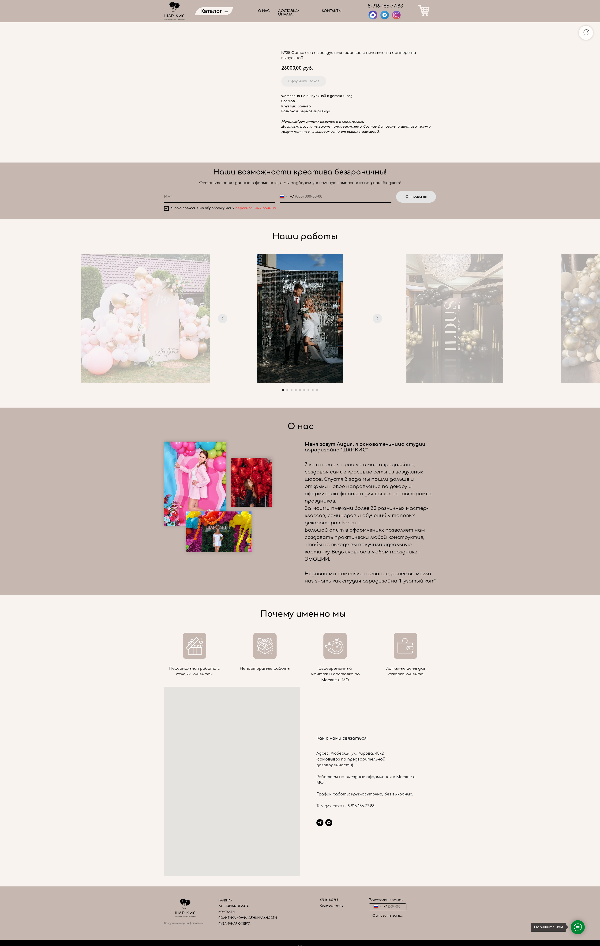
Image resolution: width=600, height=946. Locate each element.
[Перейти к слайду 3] (291, 390)
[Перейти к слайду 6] (304, 390)
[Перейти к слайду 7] (308, 390)
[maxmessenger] (328, 822)
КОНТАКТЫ (331, 11)
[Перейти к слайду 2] (287, 390)
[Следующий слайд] (377, 318)
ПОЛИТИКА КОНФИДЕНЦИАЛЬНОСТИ (247, 918)
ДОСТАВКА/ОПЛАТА (288, 12)
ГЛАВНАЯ (225, 900)
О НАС (264, 11)
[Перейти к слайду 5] (300, 390)
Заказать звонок (386, 900)
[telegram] (319, 822)
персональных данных (255, 208)
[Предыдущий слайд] (222, 318)
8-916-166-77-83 (385, 6)
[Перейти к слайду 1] (283, 390)
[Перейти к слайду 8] (313, 390)
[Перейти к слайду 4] (296, 390)
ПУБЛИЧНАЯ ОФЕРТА (234, 923)
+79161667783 (329, 899)
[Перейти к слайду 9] (317, 390)
